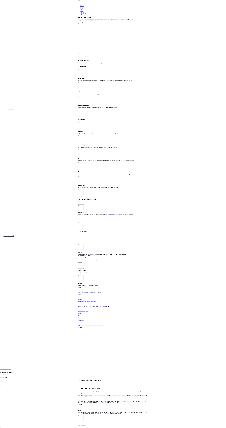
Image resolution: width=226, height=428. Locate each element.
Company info (80, 329)
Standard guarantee (87, 306)
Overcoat (81, 292)
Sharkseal (85, 292)
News (100, 329)
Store (81, 5)
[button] (81, 11)
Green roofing (96, 292)
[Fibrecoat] (113, 0)
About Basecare (81, 306)
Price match (98, 341)
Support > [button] (79, 287)
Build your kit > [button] (81, 22)
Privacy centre (83, 325)
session (90, 254)
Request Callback (95, 329)
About (81, 3)
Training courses (81, 296)
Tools (100, 292)
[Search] (5, 370)
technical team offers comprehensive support (112, 214)
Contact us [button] (80, 262)
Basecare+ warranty (102, 306)
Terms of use (94, 325)
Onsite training (92, 296)
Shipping (79, 325)
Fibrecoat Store (85, 396)
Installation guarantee (95, 306)
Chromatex (104, 402)
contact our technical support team (117, 395)
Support (81, 8)
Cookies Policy (89, 325)
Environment (80, 301)
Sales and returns (100, 325)
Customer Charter (89, 301)
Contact (81, 9)
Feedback (94, 301)
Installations (82, 6)
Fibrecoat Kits (108, 413)
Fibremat (92, 292)
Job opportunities (86, 329)
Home (81, 2)
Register (107, 306)
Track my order (85, 311)
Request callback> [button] (81, 274)
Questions (82, 320)
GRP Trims (89, 292)
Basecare (81, 7)
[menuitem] (114, 2)
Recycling (84, 301)
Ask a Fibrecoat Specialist (82, 425)
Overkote (81, 333)
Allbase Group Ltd (84, 367)
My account (80, 311)
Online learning (87, 296)
